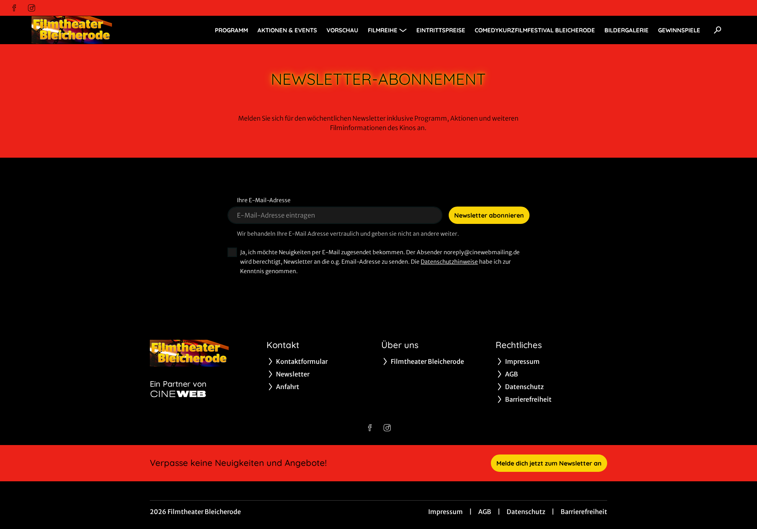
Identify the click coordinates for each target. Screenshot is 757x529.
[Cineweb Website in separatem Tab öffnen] (178, 393)
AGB (484, 512)
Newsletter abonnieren (489, 215)
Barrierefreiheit (584, 512)
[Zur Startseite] (87, 30)
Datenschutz (526, 512)
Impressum (445, 512)
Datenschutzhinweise (449, 261)
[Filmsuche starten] (717, 30)
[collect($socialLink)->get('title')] (14, 8)
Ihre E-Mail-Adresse (264, 200)
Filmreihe (382, 30)
